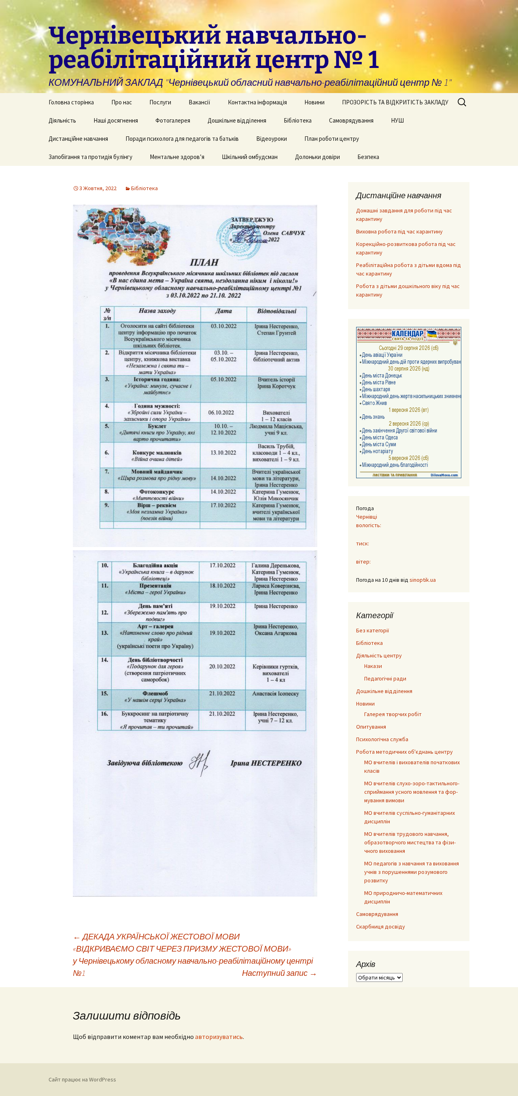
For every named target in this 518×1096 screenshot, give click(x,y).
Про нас (121, 102)
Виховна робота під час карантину (399, 231)
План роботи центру (331, 138)
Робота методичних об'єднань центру (404, 751)
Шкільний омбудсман (250, 157)
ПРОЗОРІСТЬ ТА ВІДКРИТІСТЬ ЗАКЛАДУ (395, 102)
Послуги (160, 102)
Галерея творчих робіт (393, 714)
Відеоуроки (271, 138)
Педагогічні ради (385, 678)
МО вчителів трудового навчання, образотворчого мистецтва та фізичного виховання (410, 842)
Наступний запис (279, 973)
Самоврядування (351, 120)
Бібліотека (298, 120)
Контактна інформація (257, 102)
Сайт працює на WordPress (82, 1079)
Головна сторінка (71, 102)
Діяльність (62, 120)
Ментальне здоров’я (177, 157)
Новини (314, 102)
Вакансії (199, 102)
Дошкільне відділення (237, 120)
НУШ (397, 120)
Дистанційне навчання (78, 138)
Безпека (368, 157)
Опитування (371, 726)
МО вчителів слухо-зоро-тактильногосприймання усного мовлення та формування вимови (411, 792)
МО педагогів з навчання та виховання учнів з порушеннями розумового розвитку (411, 872)
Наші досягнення (115, 120)
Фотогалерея (172, 120)
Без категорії (372, 630)
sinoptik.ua (423, 579)
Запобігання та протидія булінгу (90, 157)
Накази (373, 666)
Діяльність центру (379, 655)
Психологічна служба (382, 739)
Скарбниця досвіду (380, 926)
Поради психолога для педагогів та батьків (182, 138)
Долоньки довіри (317, 157)
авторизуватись (219, 1036)
